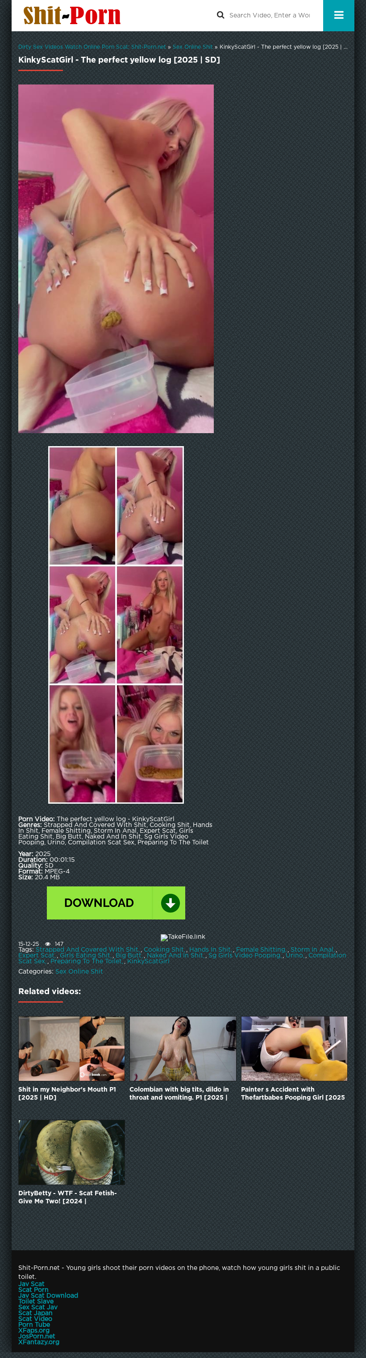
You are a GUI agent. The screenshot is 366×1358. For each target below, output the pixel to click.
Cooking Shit (164, 950)
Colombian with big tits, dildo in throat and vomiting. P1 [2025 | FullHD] (179, 1094)
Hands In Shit (210, 950)
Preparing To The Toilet (86, 961)
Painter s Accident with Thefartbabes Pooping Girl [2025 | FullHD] (293, 1094)
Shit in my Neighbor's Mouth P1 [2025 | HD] (67, 1094)
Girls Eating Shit (85, 955)
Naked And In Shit (175, 955)
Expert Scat (36, 955)
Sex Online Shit (79, 971)
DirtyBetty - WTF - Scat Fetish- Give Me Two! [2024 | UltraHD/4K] (67, 1198)
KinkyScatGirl (148, 961)
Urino (294, 955)
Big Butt (128, 955)
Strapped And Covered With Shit (87, 950)
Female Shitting (260, 950)
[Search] (220, 16)
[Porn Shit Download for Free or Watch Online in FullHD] (74, 15)
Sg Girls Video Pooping (244, 955)
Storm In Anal (312, 950)
